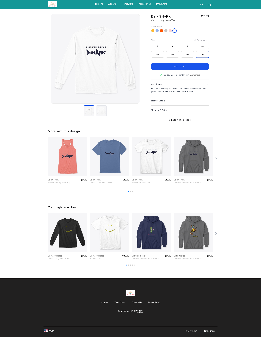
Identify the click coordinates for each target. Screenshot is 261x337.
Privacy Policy (191, 331)
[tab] (89, 111)
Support (104, 302)
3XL (172, 54)
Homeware (127, 3)
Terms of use (209, 331)
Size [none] (153, 40)
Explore (99, 3)
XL (202, 46)
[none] (200, 40)
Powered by (123, 311)
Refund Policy (154, 302)
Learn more (195, 75)
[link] (67, 156)
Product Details (158, 100)
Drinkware (161, 3)
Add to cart (180, 66)
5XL (202, 54)
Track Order (119, 302)
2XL (157, 54)
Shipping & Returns (160, 110)
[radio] (157, 46)
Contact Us (137, 302)
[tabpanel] (95, 58)
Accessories (145, 3)
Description (156, 84)
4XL (187, 54)
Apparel (112, 3)
